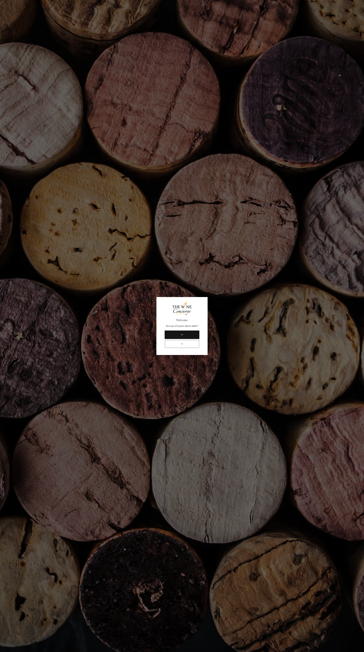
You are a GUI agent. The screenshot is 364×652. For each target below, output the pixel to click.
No (182, 344)
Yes (182, 335)
